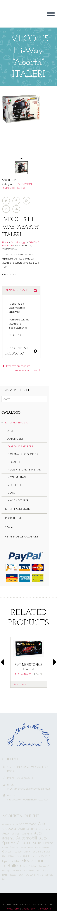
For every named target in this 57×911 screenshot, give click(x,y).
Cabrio (5, 847)
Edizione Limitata (41, 851)
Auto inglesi (27, 834)
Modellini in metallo (23, 862)
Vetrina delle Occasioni (21, 536)
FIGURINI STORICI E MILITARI (24, 469)
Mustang (5, 870)
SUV (21, 874)
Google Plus (26, 200)
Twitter (6, 200)
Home (5, 242)
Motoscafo (44, 866)
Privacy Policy (12, 908)
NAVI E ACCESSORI (18, 500)
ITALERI (20, 188)
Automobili (26, 838)
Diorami (27, 852)
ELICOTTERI (14, 462)
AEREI (10, 431)
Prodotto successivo (25, 370)
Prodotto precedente (18, 366)
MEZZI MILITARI (16, 477)
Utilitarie (30, 874)
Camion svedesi (26, 847)
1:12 (17, 674)
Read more (20, 684)
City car (7, 851)
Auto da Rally (46, 829)
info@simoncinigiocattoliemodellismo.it (28, 788)
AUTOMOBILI (15, 438)
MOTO (11, 492)
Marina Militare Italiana (11, 856)
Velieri (40, 875)
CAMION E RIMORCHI (20, 446)
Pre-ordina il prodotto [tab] (17, 351)
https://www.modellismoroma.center (27, 799)
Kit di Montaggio (18, 242)
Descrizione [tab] (16, 290)
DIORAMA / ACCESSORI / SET (24, 454)
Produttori (13, 518)
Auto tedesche (29, 842)
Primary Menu (51, 13)
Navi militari (16, 870)
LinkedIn (6, 209)
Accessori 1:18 (8, 824)
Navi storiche (29, 870)
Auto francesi (11, 833)
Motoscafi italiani (28, 866)
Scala (9, 527)
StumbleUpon (16, 209)
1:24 (18, 184)
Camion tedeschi (42, 847)
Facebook (16, 200)
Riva (38, 870)
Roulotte (13, 875)
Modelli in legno (29, 856)
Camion (14, 847)
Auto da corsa (27, 829)
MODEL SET (14, 485)
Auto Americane (26, 824)
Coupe (18, 851)
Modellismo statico (19, 509)
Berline (48, 843)
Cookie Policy (28, 908)
